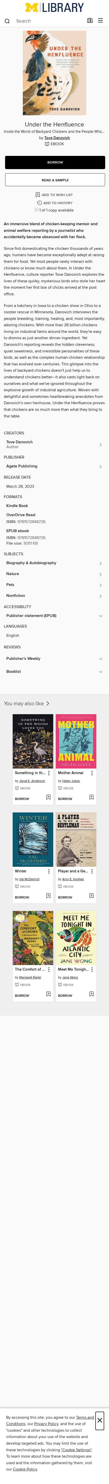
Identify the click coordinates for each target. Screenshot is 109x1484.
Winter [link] (20, 871)
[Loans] (90, 21)
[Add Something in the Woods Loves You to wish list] (48, 797)
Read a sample (55, 180)
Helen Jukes (71, 781)
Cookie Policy (25, 1469)
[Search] (7, 21)
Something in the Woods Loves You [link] (30, 773)
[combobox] (44, 21)
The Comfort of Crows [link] (30, 969)
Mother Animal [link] (70, 773)
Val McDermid (29, 879)
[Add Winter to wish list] (48, 896)
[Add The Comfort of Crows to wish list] (48, 994)
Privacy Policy (46, 1423)
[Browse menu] (100, 20)
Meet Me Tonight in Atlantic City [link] (73, 969)
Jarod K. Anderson (32, 781)
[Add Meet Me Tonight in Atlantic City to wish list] (91, 994)
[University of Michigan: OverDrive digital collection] (54, 7)
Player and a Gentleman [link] (73, 871)
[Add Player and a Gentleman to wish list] (91, 896)
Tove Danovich (57, 138)
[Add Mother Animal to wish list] (91, 797)
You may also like (24, 703)
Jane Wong (70, 977)
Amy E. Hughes (73, 879)
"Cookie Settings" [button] (76, 1450)
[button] (55, 162)
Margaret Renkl (30, 977)
